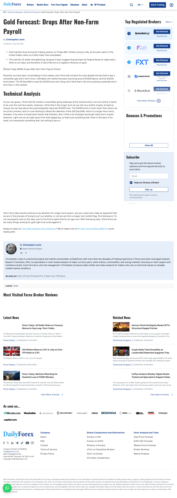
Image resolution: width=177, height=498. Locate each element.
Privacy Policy (47, 453)
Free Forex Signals (59, 4)
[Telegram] (16, 443)
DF (4, 12)
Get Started (162, 31)
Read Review (162, 36)
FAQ (42, 441)
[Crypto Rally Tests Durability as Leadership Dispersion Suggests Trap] (121, 355)
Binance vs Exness (96, 445)
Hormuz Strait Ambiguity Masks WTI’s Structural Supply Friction (151, 327)
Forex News (9, 340)
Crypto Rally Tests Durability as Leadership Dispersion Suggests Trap (150, 351)
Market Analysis (141, 453)
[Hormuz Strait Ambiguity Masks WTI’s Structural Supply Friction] (121, 330)
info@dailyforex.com (11, 451)
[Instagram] (32, 442)
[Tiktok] (22, 443)
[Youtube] (27, 443)
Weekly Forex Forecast (145, 445)
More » (169, 22)
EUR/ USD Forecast (143, 441)
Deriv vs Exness (95, 453)
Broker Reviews (141, 449)
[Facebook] (4, 443)
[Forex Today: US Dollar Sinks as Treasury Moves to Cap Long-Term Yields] (11, 323)
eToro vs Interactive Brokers (101, 449)
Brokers (30, 4)
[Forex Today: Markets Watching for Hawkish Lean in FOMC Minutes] (11, 379)
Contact (44, 445)
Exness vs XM (94, 437)
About (84, 4)
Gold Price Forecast (31, 12)
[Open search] (131, 5)
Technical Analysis (14, 12)
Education (74, 4)
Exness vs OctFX (95, 441)
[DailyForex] (18, 434)
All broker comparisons (98, 458)
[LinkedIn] (21, 252)
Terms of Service (48, 449)
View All (149, 145)
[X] (7, 443)
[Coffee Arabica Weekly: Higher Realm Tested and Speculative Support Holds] (121, 372)
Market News (42, 4)
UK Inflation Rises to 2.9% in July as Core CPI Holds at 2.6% (42, 351)
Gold (15, 285)
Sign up (149, 189)
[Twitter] (26, 252)
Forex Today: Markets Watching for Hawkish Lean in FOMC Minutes (40, 375)
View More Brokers (146, 100)
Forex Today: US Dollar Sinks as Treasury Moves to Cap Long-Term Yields (42, 327)
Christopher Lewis (32, 245)
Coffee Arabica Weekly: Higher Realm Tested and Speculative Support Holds (151, 375)
